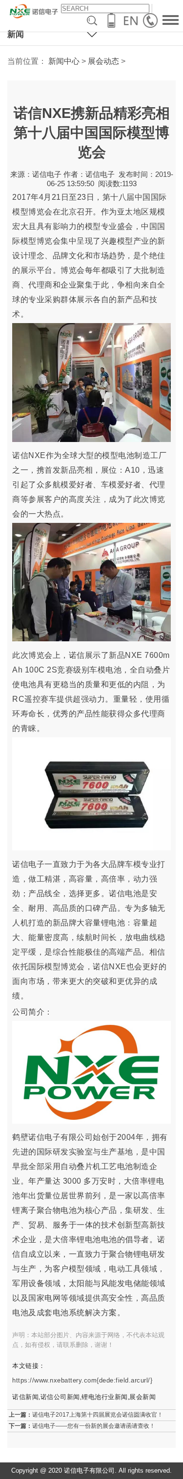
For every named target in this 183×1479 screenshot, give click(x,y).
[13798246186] (153, 20)
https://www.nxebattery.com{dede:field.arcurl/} (82, 1380)
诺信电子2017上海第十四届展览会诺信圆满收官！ (97, 1414)
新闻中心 (64, 61)
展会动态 (103, 61)
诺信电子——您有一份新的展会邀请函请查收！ (93, 1425)
